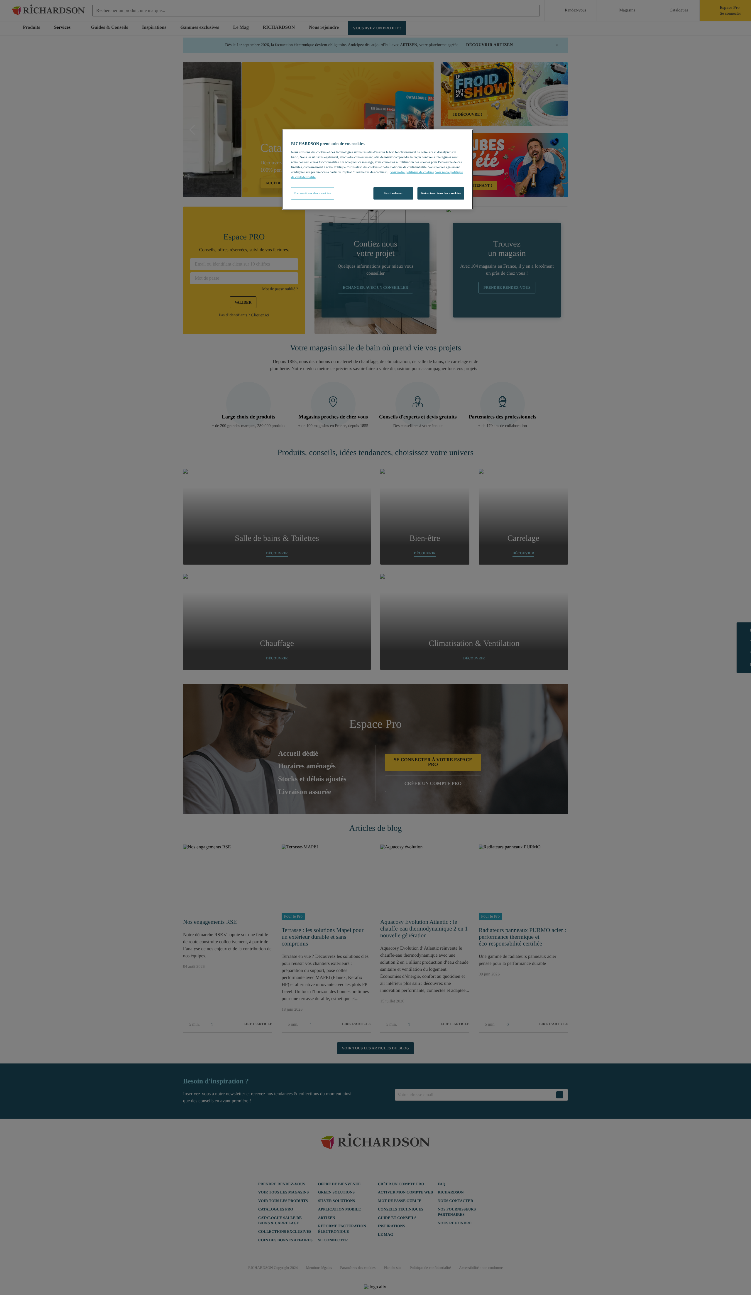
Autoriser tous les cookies (441, 193)
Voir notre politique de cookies (412, 172)
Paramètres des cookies (312, 193)
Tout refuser (393, 193)
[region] (377, 169)
